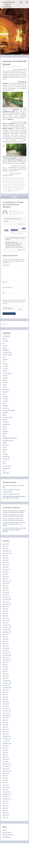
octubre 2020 (6, 583)
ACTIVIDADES (6, 336)
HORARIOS (5, 412)
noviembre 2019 (7, 599)
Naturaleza (5, 179)
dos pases (5, 186)
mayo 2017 (5, 669)
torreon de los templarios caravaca (11, 189)
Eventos (5, 387)
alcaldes (5, 338)
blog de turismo (11, 181)
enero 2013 (5, 789)
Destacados (5, 378)
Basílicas (5, 347)
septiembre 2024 (7, 553)
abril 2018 (5, 643)
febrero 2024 (6, 565)
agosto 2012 (6, 801)
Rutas (9, 179)
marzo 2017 (6, 673)
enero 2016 (5, 706)
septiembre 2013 (7, 771)
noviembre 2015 (7, 710)
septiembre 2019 (7, 604)
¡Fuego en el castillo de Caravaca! (11, 489)
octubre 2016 (6, 685)
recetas (4, 447)
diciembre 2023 (7, 569)
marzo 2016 (6, 701)
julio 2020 (5, 585)
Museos (5, 426)
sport (4, 461)
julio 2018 (5, 636)
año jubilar (5, 341)
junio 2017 (5, 666)
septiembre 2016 (7, 687)
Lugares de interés (19, 177)
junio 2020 (5, 588)
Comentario (6, 265)
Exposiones (6, 392)
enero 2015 (5, 734)
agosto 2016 (6, 690)
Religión (5, 449)
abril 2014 (5, 755)
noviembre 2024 (7, 551)
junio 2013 (5, 778)
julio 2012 (5, 803)
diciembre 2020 (7, 581)
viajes (4, 470)
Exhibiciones (6, 389)
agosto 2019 (6, 606)
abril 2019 (5, 615)
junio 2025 (5, 546)
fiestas (4, 403)
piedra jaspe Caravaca (8, 440)
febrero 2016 (6, 704)
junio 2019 (5, 611)
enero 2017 (5, 678)
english (5, 380)
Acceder (5, 830)
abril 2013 (5, 782)
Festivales (5, 396)
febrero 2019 (6, 620)
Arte (4, 343)
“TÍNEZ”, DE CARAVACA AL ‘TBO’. (11, 494)
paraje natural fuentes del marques (15, 187)
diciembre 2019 (7, 597)
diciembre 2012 (7, 792)
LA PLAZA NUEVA (7, 491)
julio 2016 (5, 692)
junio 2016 (5, 694)
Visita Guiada (6, 473)
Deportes (5, 375)
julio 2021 (5, 574)
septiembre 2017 (7, 660)
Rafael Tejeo (6, 445)
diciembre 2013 (7, 764)
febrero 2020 (6, 592)
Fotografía (5, 405)
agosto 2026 (6, 544)
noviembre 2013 (7, 766)
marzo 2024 (6, 562)
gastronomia (6, 408)
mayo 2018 (5, 641)
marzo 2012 (6, 812)
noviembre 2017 (7, 655)
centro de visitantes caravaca (9, 184)
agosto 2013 (6, 773)
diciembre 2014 (7, 736)
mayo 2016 (5, 697)
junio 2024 (5, 555)
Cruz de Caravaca (7, 373)
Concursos (5, 368)
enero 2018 (5, 650)
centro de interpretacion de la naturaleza (14, 182)
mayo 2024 (5, 558)
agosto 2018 (6, 634)
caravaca (17, 181)
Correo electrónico (8, 287)
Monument (6, 422)
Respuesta (22, 224)
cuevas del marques (21, 184)
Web (4, 293)
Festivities (5, 401)
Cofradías (5, 364)
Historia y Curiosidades (9, 410)
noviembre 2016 (7, 683)
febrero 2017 (6, 676)
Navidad (5, 433)
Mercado (5, 419)
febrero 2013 (6, 787)
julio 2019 (5, 609)
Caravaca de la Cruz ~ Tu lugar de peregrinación (8, 4)
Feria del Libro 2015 (6, 197)
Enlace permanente (16, 214)
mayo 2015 (5, 724)
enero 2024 (6, 567)
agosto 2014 (6, 745)
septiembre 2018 (7, 632)
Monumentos (6, 424)
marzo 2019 (6, 618)
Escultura (5, 382)
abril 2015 (5, 727)
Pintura (4, 442)
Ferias (4, 394)
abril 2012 (5, 810)
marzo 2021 (6, 576)
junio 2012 (5, 805)
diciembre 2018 (7, 625)
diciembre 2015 (7, 708)
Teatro (4, 463)
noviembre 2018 (7, 627)
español (13, 177)
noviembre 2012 (7, 794)
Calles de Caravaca (7, 354)
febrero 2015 (6, 731)
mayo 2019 (5, 613)
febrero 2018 (6, 648)
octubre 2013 (6, 768)
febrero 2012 (6, 815)
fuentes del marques (12, 186)
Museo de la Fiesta (22, 197)
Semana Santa (6, 456)
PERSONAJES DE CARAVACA (10, 438)
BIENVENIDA (7, 177)
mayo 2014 (5, 752)
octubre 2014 (6, 741)
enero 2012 (5, 817)
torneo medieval (7, 466)
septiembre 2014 (7, 743)
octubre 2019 (6, 602)
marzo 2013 (6, 785)
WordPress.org (6, 837)
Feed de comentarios (8, 834)
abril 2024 (5, 560)
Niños (4, 436)
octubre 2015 (6, 713)
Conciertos (5, 366)
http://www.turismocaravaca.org (13, 243)
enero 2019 (5, 622)
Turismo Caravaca (17, 66)
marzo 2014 (6, 757)
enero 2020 (6, 595)
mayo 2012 (5, 808)
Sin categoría (6, 459)
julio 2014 (5, 748)
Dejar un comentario (15, 190)
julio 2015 (5, 720)
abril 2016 (5, 699)
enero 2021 (5, 578)
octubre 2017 (6, 657)
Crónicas (5, 371)
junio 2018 (5, 639)
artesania (5, 345)
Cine (4, 361)
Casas (4, 357)
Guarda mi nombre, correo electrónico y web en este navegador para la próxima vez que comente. (14, 301)
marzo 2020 (6, 590)
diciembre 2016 (7, 680)
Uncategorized (14, 179)
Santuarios (5, 454)
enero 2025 (5, 548)
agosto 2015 (6, 717)
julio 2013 (5, 775)
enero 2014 (5, 761)
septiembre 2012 (7, 799)
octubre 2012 (6, 796)
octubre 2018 (6, 629)
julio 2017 (5, 664)
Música (4, 429)
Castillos (5, 359)
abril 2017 (5, 671)
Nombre (5, 282)
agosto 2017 (6, 662)
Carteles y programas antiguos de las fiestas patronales (14, 529)
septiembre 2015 (7, 715)
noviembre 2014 (7, 738)
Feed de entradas (7, 832)
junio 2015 (5, 722)
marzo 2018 (6, 646)
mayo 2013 (5, 780)
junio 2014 (5, 750)
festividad (5, 398)
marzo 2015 (6, 729)
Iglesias (5, 415)
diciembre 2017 (7, 653)
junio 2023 (5, 571)
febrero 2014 (6, 759)
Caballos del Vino (7, 352)
